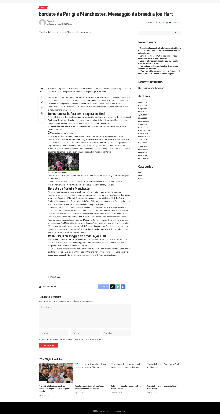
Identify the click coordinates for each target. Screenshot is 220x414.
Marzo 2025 (142, 155)
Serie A (140, 175)
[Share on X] (159, 22)
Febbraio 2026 (143, 121)
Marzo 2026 (142, 118)
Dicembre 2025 (143, 127)
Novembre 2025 (144, 130)
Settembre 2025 (144, 137)
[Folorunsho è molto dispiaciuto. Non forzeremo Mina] (128, 373)
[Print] (166, 22)
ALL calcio (51, 21)
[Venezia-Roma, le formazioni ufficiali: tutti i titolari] (164, 373)
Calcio (43, 7)
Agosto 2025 (142, 140)
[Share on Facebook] (156, 22)
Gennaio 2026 (143, 124)
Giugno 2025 (142, 146)
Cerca (177, 33)
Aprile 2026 (142, 115)
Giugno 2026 (143, 109)
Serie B (140, 179)
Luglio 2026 (142, 105)
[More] (170, 22)
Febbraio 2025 (143, 158)
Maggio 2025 (143, 149)
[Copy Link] (163, 22)
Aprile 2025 (142, 152)
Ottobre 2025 (143, 133)
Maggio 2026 (143, 112)
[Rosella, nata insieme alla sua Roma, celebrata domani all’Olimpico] (92, 373)
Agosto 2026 (142, 102)
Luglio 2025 (142, 143)
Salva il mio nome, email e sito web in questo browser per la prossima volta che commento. (73, 339)
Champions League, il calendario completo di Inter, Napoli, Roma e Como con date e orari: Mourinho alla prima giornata (159, 50)
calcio (59, 277)
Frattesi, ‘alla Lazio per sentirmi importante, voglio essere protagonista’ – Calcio (55, 388)
